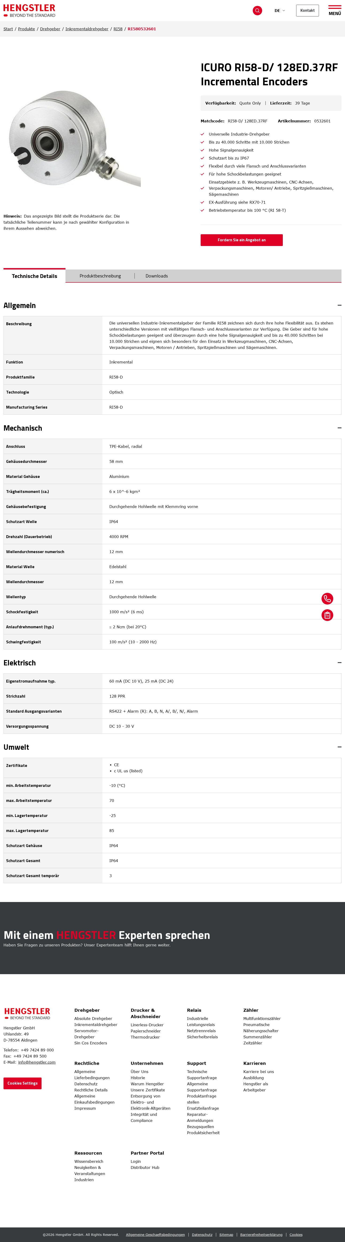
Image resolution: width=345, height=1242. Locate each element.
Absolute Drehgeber (93, 1018)
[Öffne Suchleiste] (257, 10)
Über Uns (139, 1072)
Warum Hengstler (147, 1084)
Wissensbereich (88, 1161)
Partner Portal (147, 1153)
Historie (138, 1078)
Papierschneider (146, 1031)
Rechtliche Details (90, 1090)
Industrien (84, 1180)
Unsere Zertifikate (148, 1090)
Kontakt (307, 10)
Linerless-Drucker (147, 1025)
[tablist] (172, 276)
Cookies (296, 1235)
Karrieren (254, 1063)
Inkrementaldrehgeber (86, 29)
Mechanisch (23, 428)
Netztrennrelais (201, 1031)
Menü (335, 13)
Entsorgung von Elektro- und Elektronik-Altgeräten (150, 1102)
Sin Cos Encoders (90, 1043)
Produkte (26, 29)
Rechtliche (86, 1063)
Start (8, 29)
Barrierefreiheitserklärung (261, 1235)
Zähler (250, 1010)
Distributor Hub (145, 1167)
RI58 (118, 29)
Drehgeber (50, 29)
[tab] (34, 275)
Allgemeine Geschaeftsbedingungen (155, 1235)
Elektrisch (20, 662)
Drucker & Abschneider (146, 1013)
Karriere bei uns (258, 1072)
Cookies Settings (23, 1083)
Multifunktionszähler (262, 1018)
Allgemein (20, 305)
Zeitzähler (252, 1043)
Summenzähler (257, 1037)
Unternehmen (147, 1063)
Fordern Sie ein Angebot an (242, 240)
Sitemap (226, 1235)
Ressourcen (88, 1153)
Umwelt (16, 747)
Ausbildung (253, 1078)
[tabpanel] (172, 592)
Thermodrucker (145, 1037)
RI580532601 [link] (142, 29)
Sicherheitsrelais (202, 1037)
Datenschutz (85, 1084)
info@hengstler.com (37, 1062)
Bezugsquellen (200, 1127)
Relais (194, 1010)
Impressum (85, 1108)
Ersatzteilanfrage (203, 1108)
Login (136, 1161)
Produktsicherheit (203, 1133)
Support (196, 1063)
